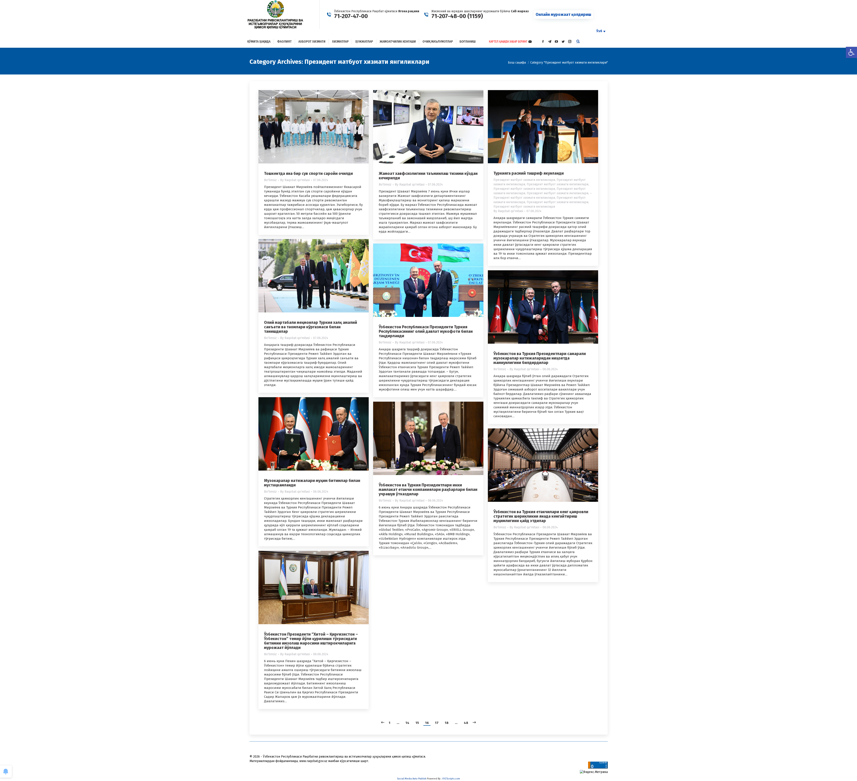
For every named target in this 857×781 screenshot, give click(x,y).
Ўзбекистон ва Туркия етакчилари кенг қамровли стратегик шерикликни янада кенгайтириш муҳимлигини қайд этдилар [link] (540, 516)
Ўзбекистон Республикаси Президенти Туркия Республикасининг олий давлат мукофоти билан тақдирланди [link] (426, 331)
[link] (851, 52)
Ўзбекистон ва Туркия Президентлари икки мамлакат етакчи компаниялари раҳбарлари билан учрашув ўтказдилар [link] (428, 489)
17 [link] (437, 723)
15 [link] (417, 723)
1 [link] (389, 723)
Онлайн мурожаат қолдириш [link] (563, 14)
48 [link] (466, 723)
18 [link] (447, 723)
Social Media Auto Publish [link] (411, 778)
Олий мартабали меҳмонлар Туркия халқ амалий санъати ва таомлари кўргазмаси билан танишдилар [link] (310, 327)
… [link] (398, 723)
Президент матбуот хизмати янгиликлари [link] (524, 180)
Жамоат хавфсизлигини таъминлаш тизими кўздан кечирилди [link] (428, 175)
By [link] (295, 180)
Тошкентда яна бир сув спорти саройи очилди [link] (308, 173)
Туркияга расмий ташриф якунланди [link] (528, 173)
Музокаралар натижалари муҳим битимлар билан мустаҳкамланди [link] (312, 483)
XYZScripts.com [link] (451, 778)
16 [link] (427, 723)
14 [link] (407, 723)
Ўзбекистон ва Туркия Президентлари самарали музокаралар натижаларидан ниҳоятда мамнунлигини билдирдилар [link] (539, 358)
